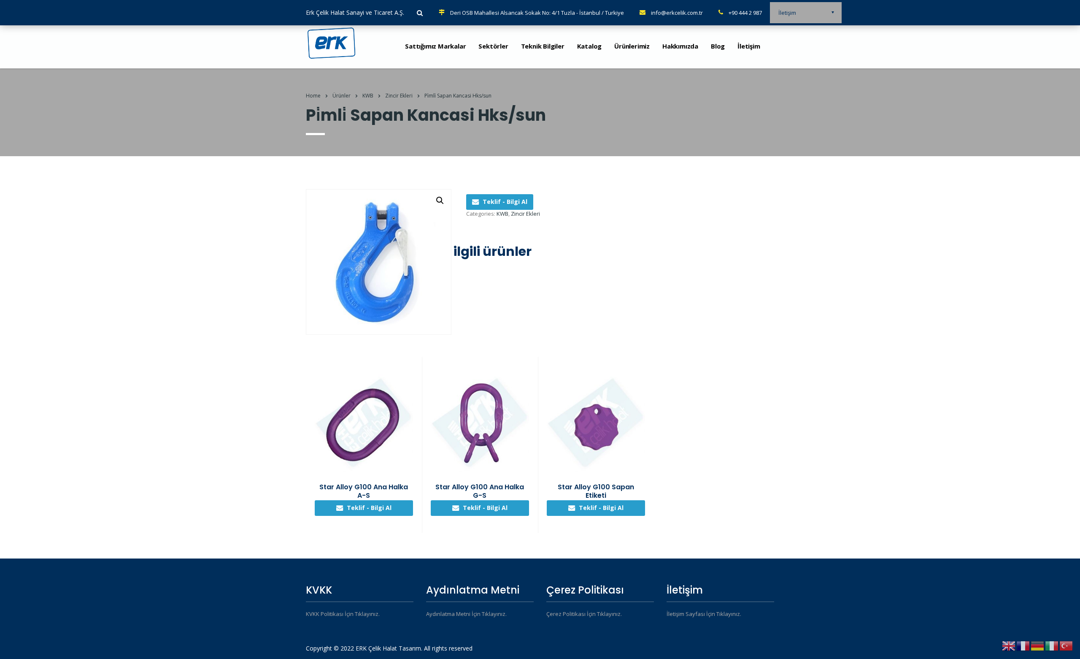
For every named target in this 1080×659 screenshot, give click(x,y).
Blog (718, 46)
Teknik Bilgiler (542, 46)
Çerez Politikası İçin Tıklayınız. (584, 614)
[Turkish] (1066, 645)
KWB (502, 213)
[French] (1023, 645)
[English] (1009, 645)
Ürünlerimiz (632, 46)
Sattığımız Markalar (435, 46)
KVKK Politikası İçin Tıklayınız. (343, 614)
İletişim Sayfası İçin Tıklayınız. (704, 614)
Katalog (589, 46)
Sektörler (493, 46)
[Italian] (1052, 645)
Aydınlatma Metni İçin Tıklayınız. (466, 614)
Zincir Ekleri (525, 213)
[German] (1038, 645)
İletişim (748, 46)
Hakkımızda (680, 46)
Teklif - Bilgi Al (505, 202)
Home (313, 95)
